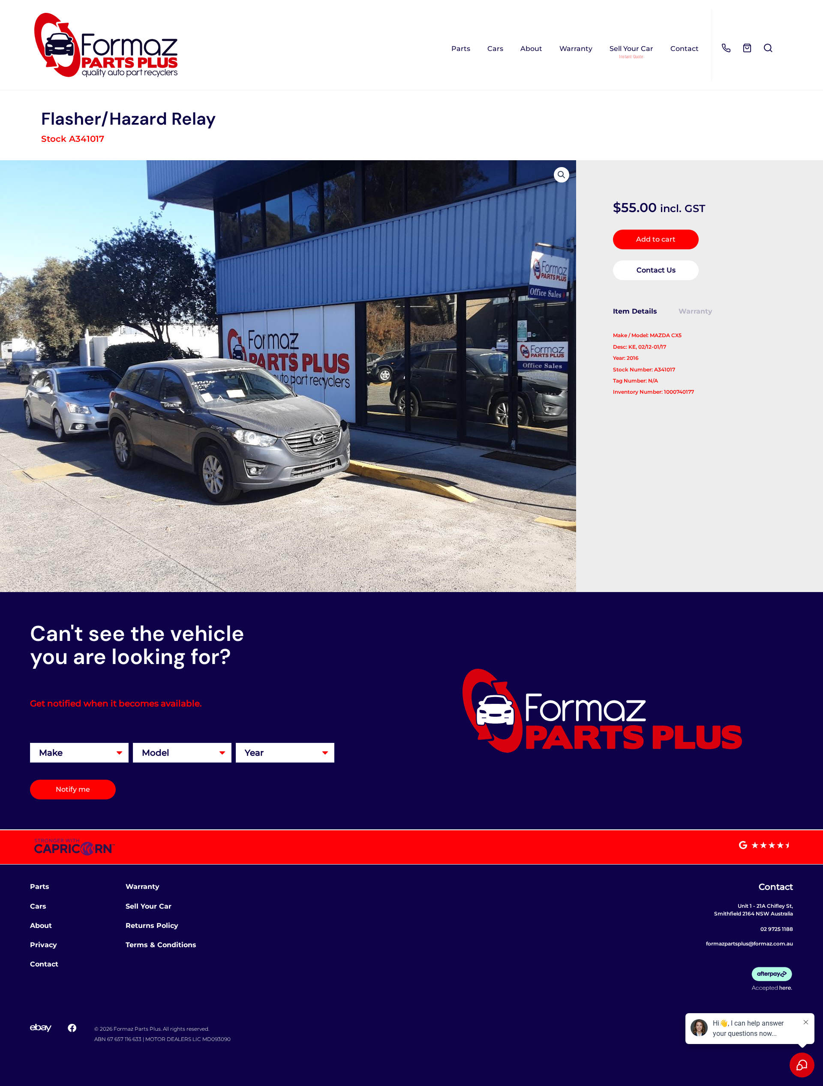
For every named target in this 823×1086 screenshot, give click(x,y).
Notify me (73, 789)
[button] (561, 174)
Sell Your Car (631, 49)
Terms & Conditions (161, 945)
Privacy (43, 945)
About (531, 49)
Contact (684, 49)
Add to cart (656, 239)
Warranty (575, 49)
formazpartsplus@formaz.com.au (749, 943)
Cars (495, 49)
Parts (460, 49)
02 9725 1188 (776, 929)
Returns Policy (152, 925)
